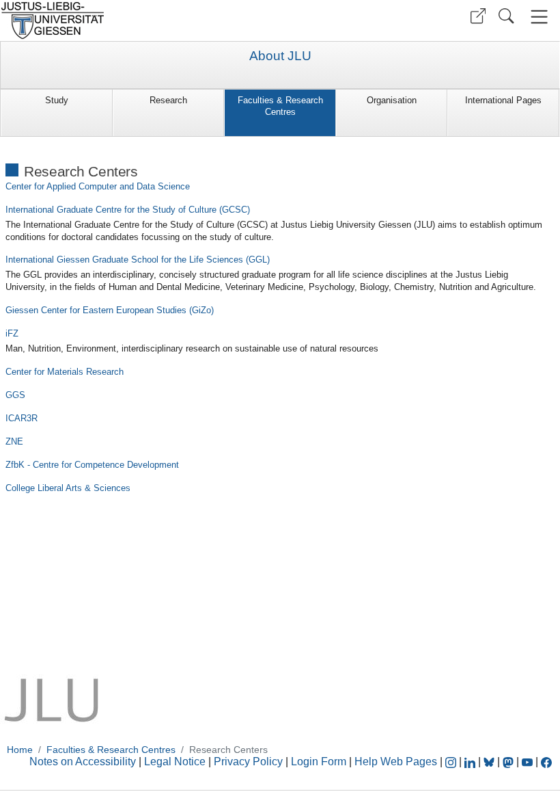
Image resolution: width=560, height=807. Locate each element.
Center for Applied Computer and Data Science (97, 186)
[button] (478, 16)
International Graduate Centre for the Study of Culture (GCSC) (127, 209)
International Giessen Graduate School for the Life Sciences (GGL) (137, 259)
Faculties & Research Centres (280, 106)
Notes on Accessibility (84, 761)
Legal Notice (175, 761)
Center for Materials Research (64, 372)
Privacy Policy (248, 761)
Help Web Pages (395, 761)
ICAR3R (21, 418)
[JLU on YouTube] (528, 761)
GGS (15, 395)
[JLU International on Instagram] (452, 761)
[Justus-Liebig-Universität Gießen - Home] (138, 20)
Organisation (392, 100)
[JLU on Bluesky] (490, 761)
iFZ (11, 333)
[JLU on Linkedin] (471, 761)
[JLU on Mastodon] (509, 761)
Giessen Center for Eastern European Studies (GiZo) (109, 310)
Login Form (318, 761)
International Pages (503, 100)
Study (56, 100)
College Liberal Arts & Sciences (67, 488)
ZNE (14, 441)
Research (168, 100)
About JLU (280, 56)
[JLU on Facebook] (546, 761)
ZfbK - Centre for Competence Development (92, 465)
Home (20, 749)
